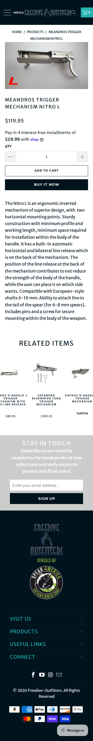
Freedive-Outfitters (45, 690)
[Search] (75, 12)
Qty (8, 146)
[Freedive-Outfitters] (46, 12)
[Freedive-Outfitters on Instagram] (50, 675)
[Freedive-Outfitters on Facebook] (33, 675)
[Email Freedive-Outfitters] (59, 675)
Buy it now (46, 184)
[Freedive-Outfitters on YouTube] (42, 675)
